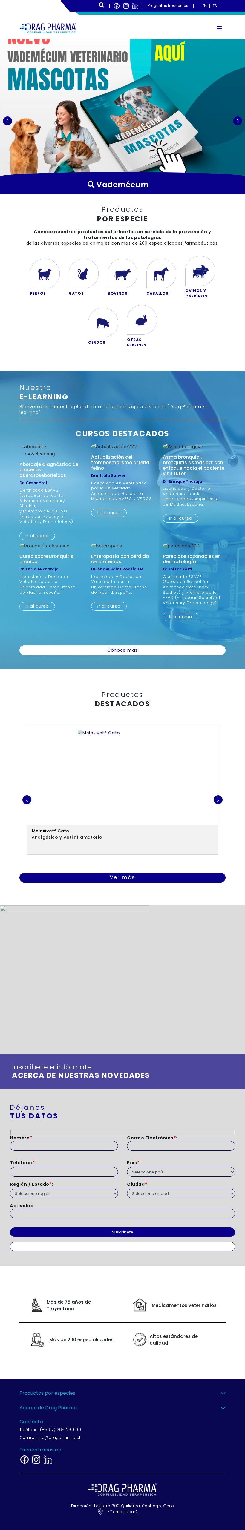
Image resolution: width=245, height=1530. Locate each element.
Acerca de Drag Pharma (48, 1407)
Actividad (21, 1206)
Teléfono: (23, 1163)
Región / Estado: (31, 1184)
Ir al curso (37, 536)
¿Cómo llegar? (122, 1512)
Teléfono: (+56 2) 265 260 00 (50, 1430)
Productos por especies (47, 1393)
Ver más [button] (122, 877)
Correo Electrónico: (152, 1138)
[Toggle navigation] (219, 28)
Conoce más (122, 650)
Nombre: (22, 1138)
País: (134, 1163)
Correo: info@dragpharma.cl (49, 1437)
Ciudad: (138, 1184)
